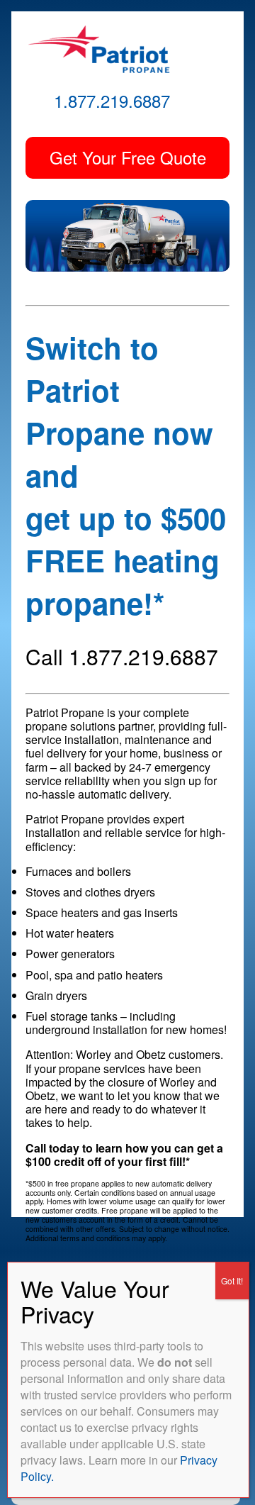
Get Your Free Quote (128, 157)
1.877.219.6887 (112, 100)
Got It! (232, 1280)
